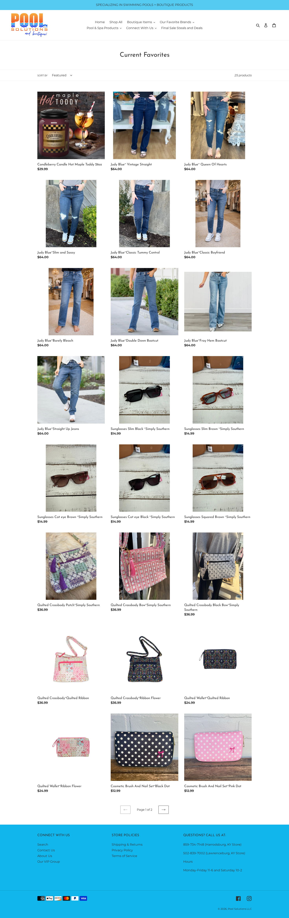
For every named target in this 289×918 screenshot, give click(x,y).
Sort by (42, 75)
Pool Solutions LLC (240, 908)
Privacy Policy (122, 850)
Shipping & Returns (127, 844)
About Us (44, 856)
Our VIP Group (48, 861)
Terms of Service (124, 856)
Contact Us (46, 850)
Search (42, 844)
